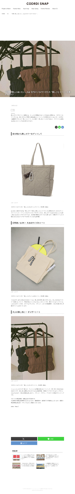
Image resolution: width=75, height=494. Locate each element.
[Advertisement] (37, 28)
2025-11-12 (14, 105)
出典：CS (73, 96)
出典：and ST (14, 202)
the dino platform (39, 490)
